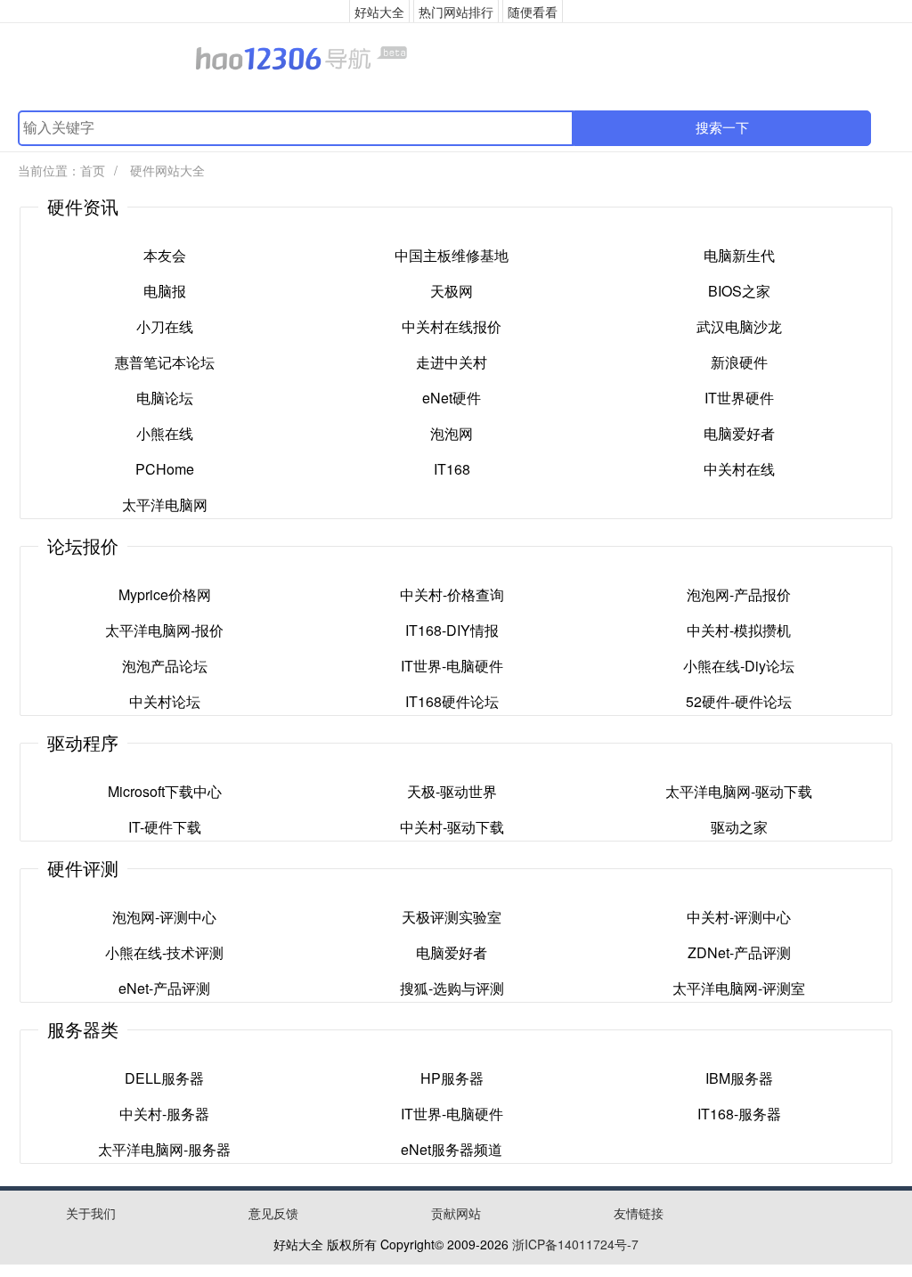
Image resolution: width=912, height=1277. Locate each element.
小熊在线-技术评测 (164, 952)
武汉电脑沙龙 (739, 326)
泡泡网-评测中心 (164, 917)
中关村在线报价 (451, 326)
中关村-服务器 (164, 1113)
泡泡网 (451, 433)
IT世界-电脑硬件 (452, 665)
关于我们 (91, 1213)
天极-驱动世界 (452, 791)
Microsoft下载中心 (165, 791)
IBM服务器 (739, 1078)
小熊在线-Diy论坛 (738, 665)
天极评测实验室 (451, 917)
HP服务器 (452, 1078)
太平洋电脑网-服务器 (164, 1149)
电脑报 (164, 291)
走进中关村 (451, 362)
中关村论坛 (164, 701)
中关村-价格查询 (452, 594)
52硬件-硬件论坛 (739, 701)
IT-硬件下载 (164, 827)
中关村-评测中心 (739, 917)
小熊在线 (164, 433)
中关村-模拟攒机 (739, 630)
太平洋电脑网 (165, 504)
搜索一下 (722, 127)
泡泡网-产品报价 (739, 594)
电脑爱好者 (739, 433)
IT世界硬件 (739, 397)
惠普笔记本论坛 (165, 362)
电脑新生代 (739, 255)
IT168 (452, 469)
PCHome (164, 469)
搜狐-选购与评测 (452, 988)
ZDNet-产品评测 (739, 952)
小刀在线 (164, 326)
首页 (92, 170)
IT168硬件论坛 (452, 701)
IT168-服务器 (739, 1113)
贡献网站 (456, 1213)
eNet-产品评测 (164, 988)
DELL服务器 (164, 1078)
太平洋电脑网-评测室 (738, 988)
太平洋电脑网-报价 (164, 630)
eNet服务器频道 (451, 1149)
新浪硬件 (739, 362)
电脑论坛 (164, 397)
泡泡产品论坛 (165, 665)
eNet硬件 (451, 397)
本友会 (164, 255)
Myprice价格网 (164, 594)
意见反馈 (273, 1213)
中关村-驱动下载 (452, 827)
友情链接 (639, 1213)
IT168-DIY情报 (452, 630)
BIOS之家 (739, 291)
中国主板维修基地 (452, 255)
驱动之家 (739, 827)
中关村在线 (739, 469)
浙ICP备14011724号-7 (575, 1244)
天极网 (451, 291)
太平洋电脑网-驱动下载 (738, 791)
